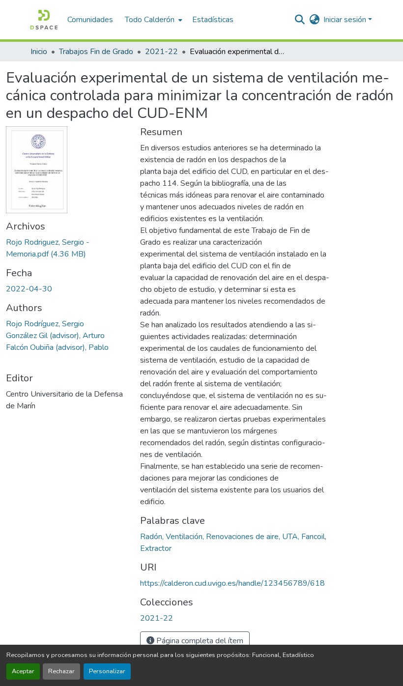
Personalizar (107, 671)
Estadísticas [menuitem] (212, 19)
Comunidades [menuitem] (90, 19)
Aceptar (23, 671)
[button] (44, 19)
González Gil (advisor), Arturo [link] (55, 335)
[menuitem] (152, 19)
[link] (67, 248)
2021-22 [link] (161, 51)
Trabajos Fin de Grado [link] (96, 51)
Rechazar (61, 671)
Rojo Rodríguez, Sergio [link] (45, 323)
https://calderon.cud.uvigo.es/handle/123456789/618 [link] (232, 583)
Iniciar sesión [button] (345, 19)
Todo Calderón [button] (149, 19)
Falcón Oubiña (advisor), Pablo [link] (57, 347)
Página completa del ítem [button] (198, 640)
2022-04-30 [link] (29, 289)
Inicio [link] (38, 51)
